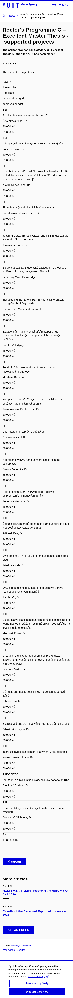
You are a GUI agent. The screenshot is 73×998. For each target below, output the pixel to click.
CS (54, 5)
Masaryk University (21, 945)
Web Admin (9, 949)
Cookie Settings (36, 976)
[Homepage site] (20, 5)
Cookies (21, 949)
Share (16, 861)
